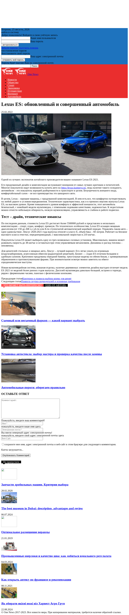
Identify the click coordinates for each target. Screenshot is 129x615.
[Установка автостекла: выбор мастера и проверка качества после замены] (18, 348)
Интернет (13, 93)
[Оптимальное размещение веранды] (9, 526)
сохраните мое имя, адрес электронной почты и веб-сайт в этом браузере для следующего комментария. (60, 444)
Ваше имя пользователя (43, 38)
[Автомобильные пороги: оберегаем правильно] (18, 381)
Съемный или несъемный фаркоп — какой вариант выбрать (43, 320)
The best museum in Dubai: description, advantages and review (42, 508)
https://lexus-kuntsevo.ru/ (73, 187)
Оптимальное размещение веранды (25, 532)
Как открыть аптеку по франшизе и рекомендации (36, 579)
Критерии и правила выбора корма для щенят (46, 278)
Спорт (11, 85)
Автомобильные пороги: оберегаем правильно (33, 387)
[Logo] (7, 74)
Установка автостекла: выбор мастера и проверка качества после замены (51, 354)
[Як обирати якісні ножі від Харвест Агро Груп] (9, 597)
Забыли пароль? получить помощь (19, 47)
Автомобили (14, 96)
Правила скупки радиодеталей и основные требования (50, 281)
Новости (12, 79)
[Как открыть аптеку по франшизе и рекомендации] (9, 573)
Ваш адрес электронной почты (46, 56)
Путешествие (15, 91)
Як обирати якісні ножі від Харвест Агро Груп (33, 603)
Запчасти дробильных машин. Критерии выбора (34, 484)
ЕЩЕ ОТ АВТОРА (55, 285)
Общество (13, 82)
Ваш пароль (36, 41)
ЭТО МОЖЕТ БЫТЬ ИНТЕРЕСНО (22, 285)
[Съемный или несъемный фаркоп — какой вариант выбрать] (18, 314)
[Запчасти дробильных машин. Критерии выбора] (9, 478)
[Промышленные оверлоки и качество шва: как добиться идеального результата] (9, 549)
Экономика (14, 88)
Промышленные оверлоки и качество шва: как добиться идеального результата (56, 556)
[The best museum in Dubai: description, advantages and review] (9, 502)
